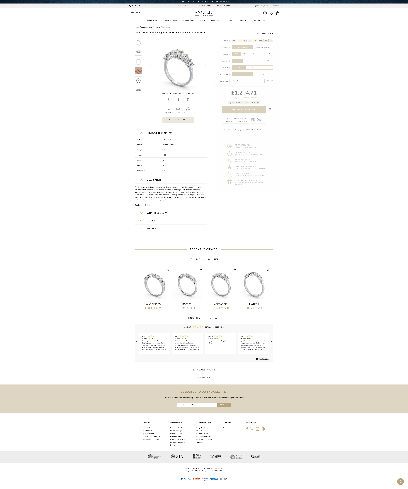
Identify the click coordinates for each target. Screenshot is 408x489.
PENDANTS (215, 21)
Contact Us (275, 6)
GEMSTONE (229, 21)
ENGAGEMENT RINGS (152, 21)
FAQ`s (172, 445)
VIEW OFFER (208, 2)
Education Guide (176, 428)
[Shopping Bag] (277, 13)
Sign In (256, 6)
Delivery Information (204, 436)
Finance (199, 431)
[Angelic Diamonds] (204, 15)
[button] (136, 342)
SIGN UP (225, 405)
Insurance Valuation (177, 442)
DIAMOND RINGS (171, 21)
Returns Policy (202, 434)
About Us (147, 428)
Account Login (228, 428)
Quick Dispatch (258, 21)
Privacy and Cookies (151, 439)
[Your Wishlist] (271, 13)
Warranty (200, 442)
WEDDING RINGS (188, 21)
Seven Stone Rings (204, 377)
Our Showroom (149, 434)
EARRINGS (203, 21)
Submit (152, 12)
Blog (225, 431)
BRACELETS (242, 21)
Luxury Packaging (176, 431)
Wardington (154, 304)
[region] (204, 342)
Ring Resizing (175, 436)
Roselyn (187, 304)
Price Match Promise (204, 439)
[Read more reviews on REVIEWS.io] (262, 359)
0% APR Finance (223, 6)
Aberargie (220, 304)
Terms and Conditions (151, 436)
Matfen (254, 304)
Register (264, 6)
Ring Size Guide (176, 434)
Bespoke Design (202, 428)
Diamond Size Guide (178, 439)
